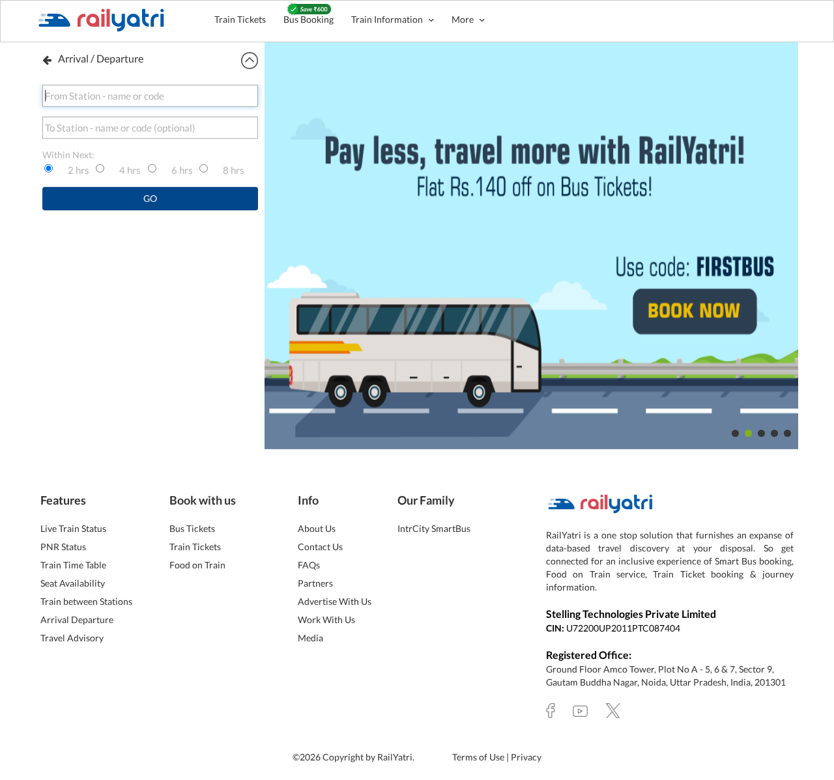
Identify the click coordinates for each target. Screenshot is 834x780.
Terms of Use (479, 756)
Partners (315, 583)
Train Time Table (73, 564)
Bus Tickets (192, 528)
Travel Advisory (72, 637)
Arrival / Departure (100, 58)
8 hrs (233, 170)
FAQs (309, 564)
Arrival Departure (76, 619)
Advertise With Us (334, 601)
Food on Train (197, 564)
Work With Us (326, 619)
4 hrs (130, 170)
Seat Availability (72, 583)
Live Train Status (73, 528)
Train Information (388, 19)
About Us (317, 528)
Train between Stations (86, 601)
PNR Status (63, 546)
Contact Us (320, 546)
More (464, 19)
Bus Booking (308, 19)
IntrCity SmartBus (433, 528)
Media (310, 637)
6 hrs (182, 170)
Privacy (526, 756)
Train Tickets (240, 19)
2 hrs (78, 170)
